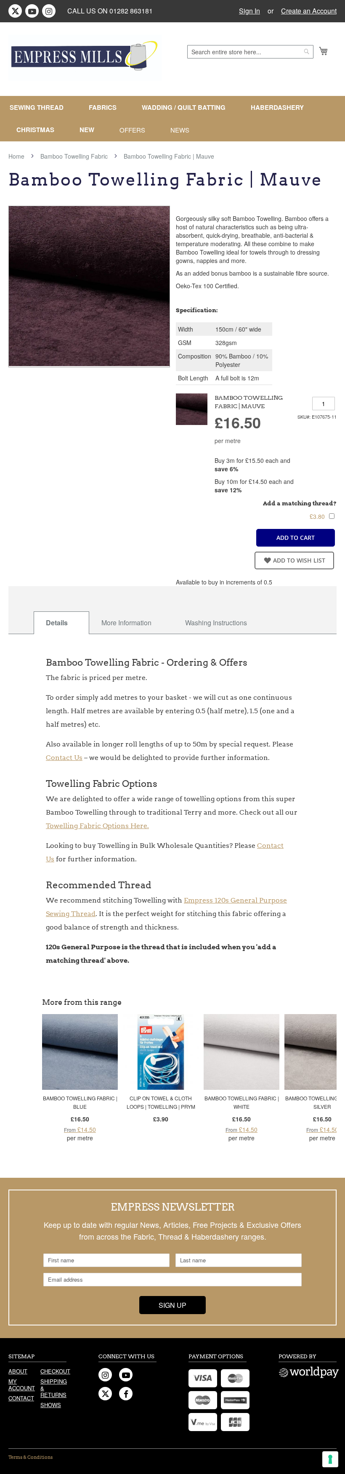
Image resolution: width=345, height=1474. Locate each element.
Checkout (53, 1371)
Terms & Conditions (30, 1457)
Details (57, 622)
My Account (21, 1384)
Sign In (249, 11)
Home (16, 156)
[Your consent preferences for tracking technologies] (330, 1459)
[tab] (61, 622)
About (17, 1371)
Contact (21, 1398)
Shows (50, 1405)
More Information (126, 622)
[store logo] (85, 58)
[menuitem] (40, 107)
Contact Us (64, 758)
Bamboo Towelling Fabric (74, 156)
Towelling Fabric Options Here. (97, 826)
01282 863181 (131, 11)
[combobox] (250, 51)
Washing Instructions (216, 622)
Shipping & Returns (53, 1388)
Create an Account (309, 11)
